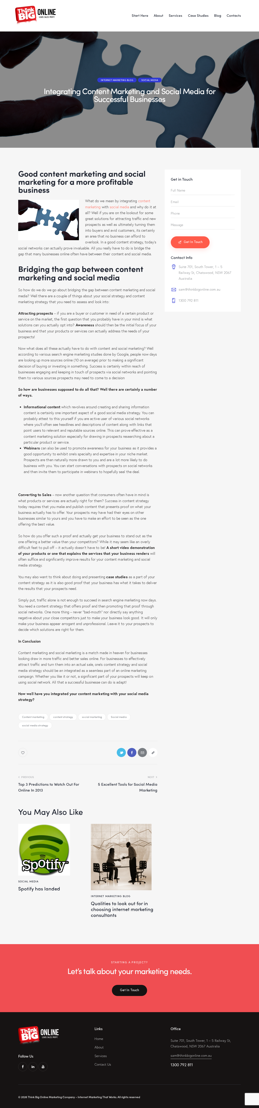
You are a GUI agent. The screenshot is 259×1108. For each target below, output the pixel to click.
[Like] (23, 752)
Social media (118, 717)
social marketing (92, 717)
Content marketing (33, 717)
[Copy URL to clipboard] (152, 752)
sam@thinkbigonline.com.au (199, 289)
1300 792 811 (188, 300)
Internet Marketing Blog (117, 80)
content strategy (63, 717)
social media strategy (35, 725)
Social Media (149, 80)
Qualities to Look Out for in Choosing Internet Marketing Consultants (122, 909)
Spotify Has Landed (39, 888)
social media (119, 206)
